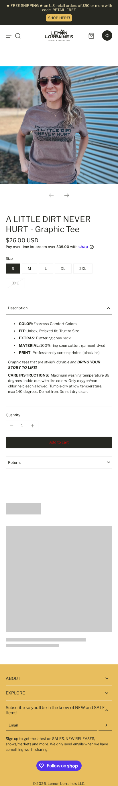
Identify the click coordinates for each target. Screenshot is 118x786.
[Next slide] (66, 195)
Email (13, 725)
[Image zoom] (59, 125)
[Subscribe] (105, 725)
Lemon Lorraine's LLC (66, 783)
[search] (17, 35)
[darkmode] (107, 35)
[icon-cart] (91, 35)
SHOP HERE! (59, 18)
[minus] (11, 426)
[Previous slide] (51, 195)
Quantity (13, 415)
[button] (59, 442)
